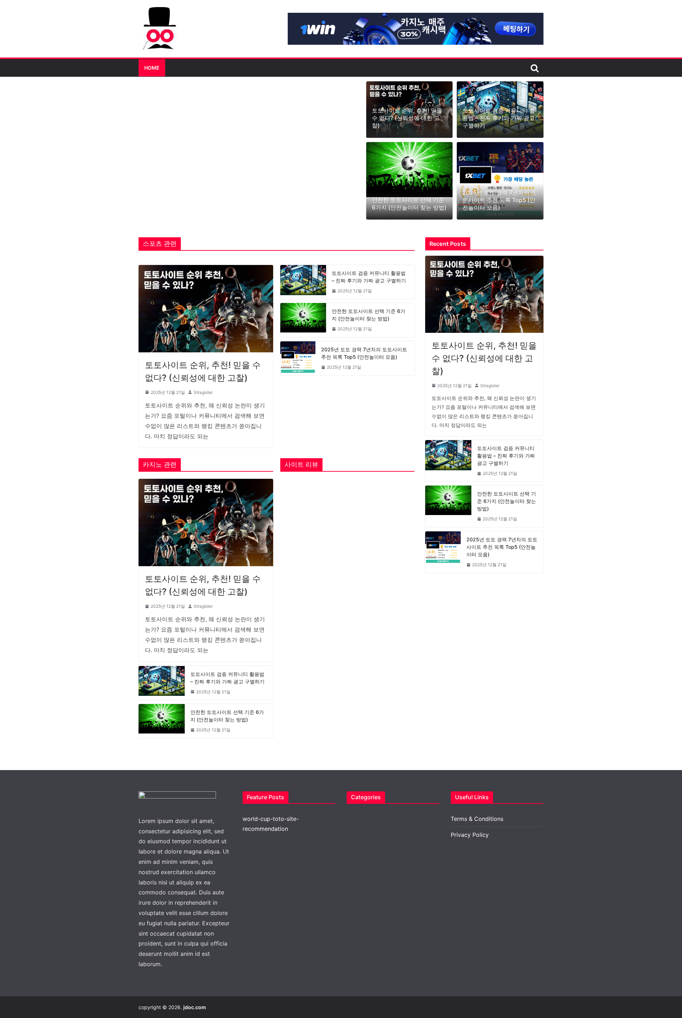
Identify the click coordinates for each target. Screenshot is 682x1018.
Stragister (203, 392)
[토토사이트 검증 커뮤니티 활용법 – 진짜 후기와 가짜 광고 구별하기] (303, 282)
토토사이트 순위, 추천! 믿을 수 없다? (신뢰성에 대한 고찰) (407, 118)
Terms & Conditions (477, 818)
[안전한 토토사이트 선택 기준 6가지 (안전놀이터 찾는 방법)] (409, 169)
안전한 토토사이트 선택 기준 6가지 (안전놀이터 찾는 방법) (409, 203)
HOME (151, 68)
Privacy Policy (470, 834)
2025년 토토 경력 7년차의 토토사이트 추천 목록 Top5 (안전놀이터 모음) (499, 200)
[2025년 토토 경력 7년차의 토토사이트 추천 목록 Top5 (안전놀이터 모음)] (500, 181)
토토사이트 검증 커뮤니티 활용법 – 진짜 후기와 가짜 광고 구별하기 (498, 118)
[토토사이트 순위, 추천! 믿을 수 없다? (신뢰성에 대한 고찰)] (206, 308)
